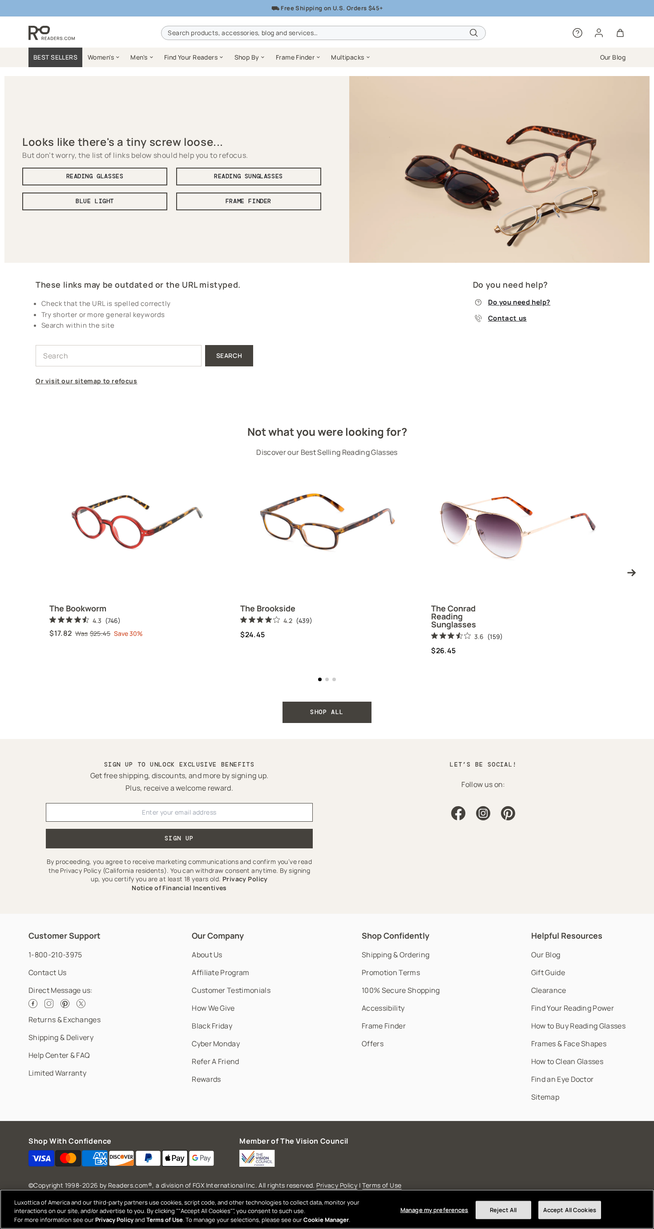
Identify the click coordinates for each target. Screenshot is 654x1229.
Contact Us (47, 972)
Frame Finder (384, 1026)
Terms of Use (381, 1185)
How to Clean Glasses (567, 1061)
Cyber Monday (216, 1043)
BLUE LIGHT (95, 201)
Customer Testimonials (231, 990)
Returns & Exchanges (64, 1019)
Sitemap (545, 1097)
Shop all (326, 712)
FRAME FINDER (248, 201)
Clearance (548, 990)
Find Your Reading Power (572, 1008)
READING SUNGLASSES (248, 176)
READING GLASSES (95, 176)
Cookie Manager (326, 1220)
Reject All (503, 1209)
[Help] (577, 33)
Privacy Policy (336, 1185)
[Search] (473, 33)
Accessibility (383, 1008)
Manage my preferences (434, 1209)
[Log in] (598, 33)
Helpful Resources (566, 936)
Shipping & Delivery (60, 1037)
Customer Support (64, 936)
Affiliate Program (220, 972)
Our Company (218, 936)
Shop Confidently (395, 936)
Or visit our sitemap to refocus (86, 381)
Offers (373, 1043)
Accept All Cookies (569, 1209)
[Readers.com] (51, 33)
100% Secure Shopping (401, 990)
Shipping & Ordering (395, 955)
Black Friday (212, 1026)
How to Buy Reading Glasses (578, 1026)
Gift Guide (548, 972)
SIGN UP (179, 838)
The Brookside (267, 608)
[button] (103, 57)
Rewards (206, 1079)
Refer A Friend (215, 1061)
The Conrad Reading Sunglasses (453, 616)
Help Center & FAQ (59, 1055)
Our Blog (546, 955)
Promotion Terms (391, 972)
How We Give (213, 1008)
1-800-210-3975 (55, 955)
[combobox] (323, 33)
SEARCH (229, 355)
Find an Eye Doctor (562, 1079)
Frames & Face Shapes (568, 1043)
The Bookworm (77, 608)
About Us (207, 955)
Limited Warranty (57, 1073)
